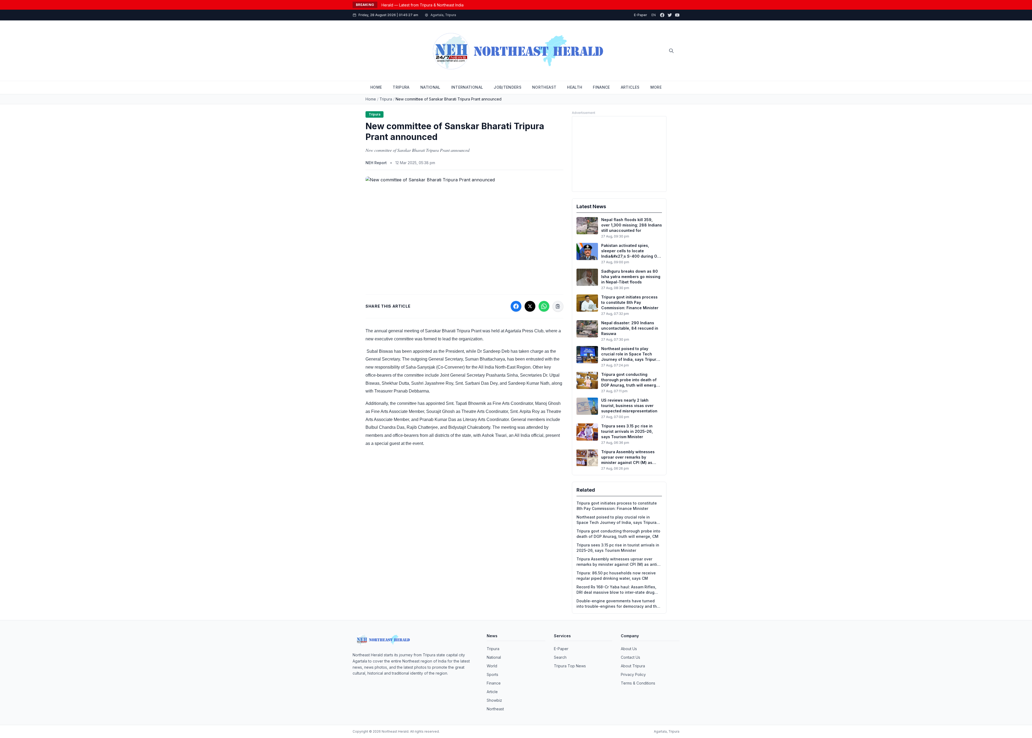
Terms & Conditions (638, 683)
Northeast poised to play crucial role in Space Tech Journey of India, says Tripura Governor (616, 520)
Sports (492, 674)
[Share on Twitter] (530, 306)
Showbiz (494, 700)
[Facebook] (662, 15)
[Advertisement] (619, 154)
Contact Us (630, 657)
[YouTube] (677, 15)
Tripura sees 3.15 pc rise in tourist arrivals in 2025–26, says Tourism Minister (617, 548)
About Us (629, 648)
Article (492, 691)
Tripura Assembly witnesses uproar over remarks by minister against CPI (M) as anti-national (617, 562)
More (656, 87)
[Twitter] (670, 15)
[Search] (671, 51)
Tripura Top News (570, 666)
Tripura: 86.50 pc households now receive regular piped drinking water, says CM (616, 576)
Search (560, 657)
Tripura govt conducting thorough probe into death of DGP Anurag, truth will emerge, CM (618, 534)
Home (371, 99)
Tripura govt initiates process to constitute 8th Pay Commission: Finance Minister (616, 506)
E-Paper (640, 15)
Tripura (385, 99)
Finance (494, 683)
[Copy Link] (558, 306)
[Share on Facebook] (516, 306)
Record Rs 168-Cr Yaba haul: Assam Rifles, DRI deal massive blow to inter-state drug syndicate (616, 590)
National (494, 657)
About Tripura (633, 666)
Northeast (495, 709)
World (492, 666)
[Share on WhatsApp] (544, 306)
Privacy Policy (633, 674)
